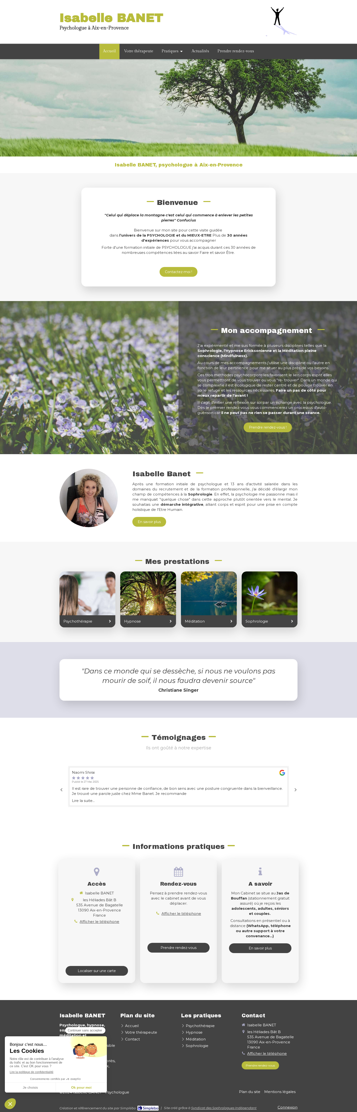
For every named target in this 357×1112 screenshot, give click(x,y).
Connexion (288, 1107)
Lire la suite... (83, 800)
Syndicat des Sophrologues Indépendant (223, 1108)
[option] (178, 786)
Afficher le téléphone (99, 921)
